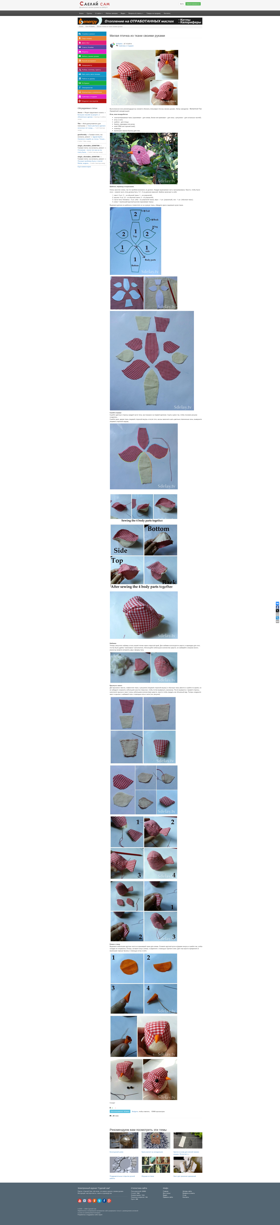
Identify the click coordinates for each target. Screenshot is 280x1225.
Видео (123, 13)
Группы (89, 13)
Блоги (81, 13)
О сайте (98, 13)
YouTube (80, 1201)
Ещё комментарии (84, 166)
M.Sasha (119, 44)
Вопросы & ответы (135, 13)
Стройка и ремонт (88, 34)
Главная (165, 1191)
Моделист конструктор (90, 101)
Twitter (99, 1201)
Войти (182, 4)
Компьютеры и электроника (92, 92)
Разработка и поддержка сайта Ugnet (90, 1215)
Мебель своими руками (90, 56)
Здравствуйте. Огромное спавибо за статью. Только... (92, 138)
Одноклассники (94, 1201)
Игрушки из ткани (148, 1176)
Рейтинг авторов (111, 13)
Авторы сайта (187, 1191)
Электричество (87, 87)
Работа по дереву (88, 78)
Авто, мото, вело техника (91, 74)
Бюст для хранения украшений (185, 1176)
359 (137, 1199)
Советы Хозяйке (88, 47)
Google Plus (109, 1201)
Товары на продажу (153, 13)
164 (146, 1197)
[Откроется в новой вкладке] (82, 1217)
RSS (90, 1201)
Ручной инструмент (89, 61)
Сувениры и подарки (89, 96)
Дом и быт (85, 43)
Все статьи (166, 1193)
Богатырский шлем (116, 1152)
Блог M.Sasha (90, 26)
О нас (184, 1195)
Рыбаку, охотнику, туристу (91, 70)
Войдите (135, 1111)
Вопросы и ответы (189, 1193)
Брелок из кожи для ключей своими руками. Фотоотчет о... (186, 1153)
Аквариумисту (87, 65)
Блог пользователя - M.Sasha (120, 1111)
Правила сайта (168, 1197)
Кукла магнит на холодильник (152, 1152)
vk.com (85, 1201)
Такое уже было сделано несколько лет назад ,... (91, 127)
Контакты (167, 13)
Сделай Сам (108, 3)
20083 (144, 1191)
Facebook (104, 1201)
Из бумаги (85, 83)
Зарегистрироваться (193, 4)
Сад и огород (87, 38)
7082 (138, 1193)
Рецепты (85, 52)
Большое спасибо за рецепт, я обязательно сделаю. (89, 116)
